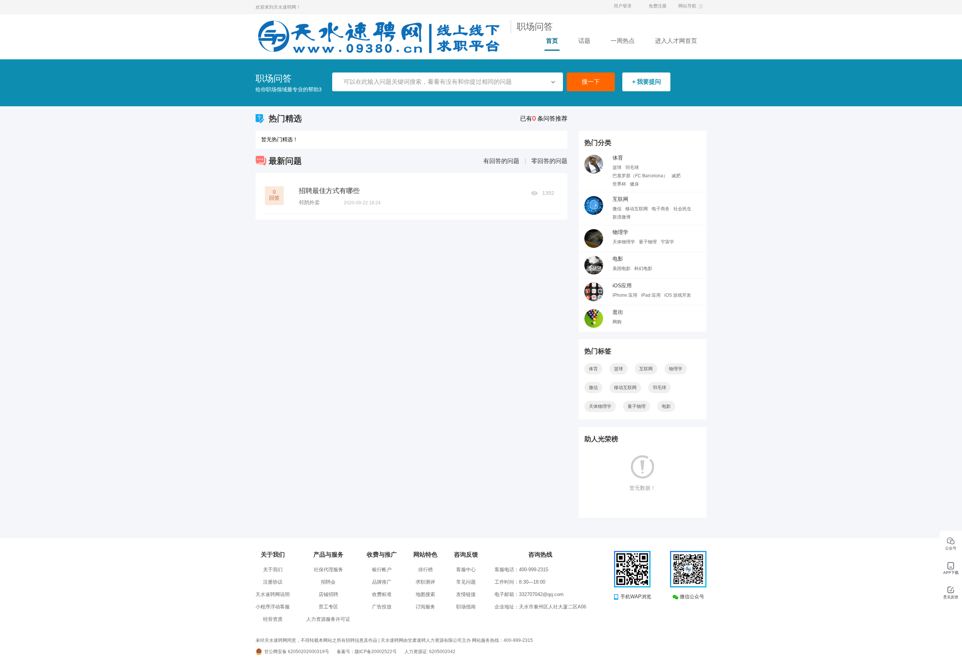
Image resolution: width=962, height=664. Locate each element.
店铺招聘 (328, 594)
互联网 (620, 199)
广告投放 (382, 607)
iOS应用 (622, 285)
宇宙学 (667, 241)
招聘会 (328, 582)
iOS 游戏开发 (677, 295)
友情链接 (466, 594)
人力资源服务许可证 (328, 619)
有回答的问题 (501, 161)
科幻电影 (643, 268)
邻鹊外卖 (309, 202)
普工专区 (328, 607)
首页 (552, 41)
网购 (617, 321)
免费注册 (658, 6)
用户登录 (623, 6)
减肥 (676, 175)
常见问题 (466, 582)
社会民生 (682, 208)
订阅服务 (425, 607)
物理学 (620, 232)
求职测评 (425, 582)
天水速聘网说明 (273, 594)
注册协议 (273, 582)
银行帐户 (382, 569)
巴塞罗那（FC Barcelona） (640, 175)
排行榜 (425, 569)
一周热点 (623, 41)
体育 (618, 158)
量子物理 (648, 241)
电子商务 (661, 208)
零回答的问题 (549, 161)
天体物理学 (624, 241)
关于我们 (273, 569)
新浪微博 (622, 217)
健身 (634, 184)
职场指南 (466, 607)
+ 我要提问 (646, 81)
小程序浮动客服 (273, 607)
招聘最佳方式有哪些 (329, 191)
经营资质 (273, 619)
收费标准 (382, 594)
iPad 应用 (651, 295)
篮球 (617, 167)
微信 (617, 208)
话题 (584, 41)
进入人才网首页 (676, 41)
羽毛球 (632, 167)
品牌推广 (382, 582)
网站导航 (687, 6)
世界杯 (619, 184)
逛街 (618, 312)
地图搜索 (425, 594)
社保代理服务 (328, 569)
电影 (618, 259)
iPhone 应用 (625, 295)
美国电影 (622, 268)
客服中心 (466, 569)
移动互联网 (636, 208)
